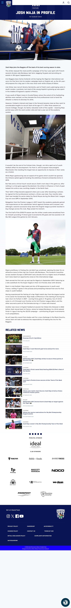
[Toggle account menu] (63, 2)
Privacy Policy (13, 526)
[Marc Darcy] (13, 482)
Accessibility (48, 526)
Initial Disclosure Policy (16, 536)
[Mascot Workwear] (35, 470)
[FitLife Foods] (35, 459)
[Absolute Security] (47, 494)
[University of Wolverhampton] (35, 482)
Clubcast (47, 548)
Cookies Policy (13, 531)
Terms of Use (49, 531)
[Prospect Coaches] (24, 494)
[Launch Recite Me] (65, 602)
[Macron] (13, 458)
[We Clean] (58, 482)
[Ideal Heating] (35, 444)
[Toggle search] (68, 2)
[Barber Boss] (58, 459)
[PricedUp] (13, 470)
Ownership (31, 526)
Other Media (35, 548)
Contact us (31, 531)
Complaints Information (43, 536)
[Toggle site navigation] (2, 2)
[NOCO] (58, 470)
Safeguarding (13, 540)
